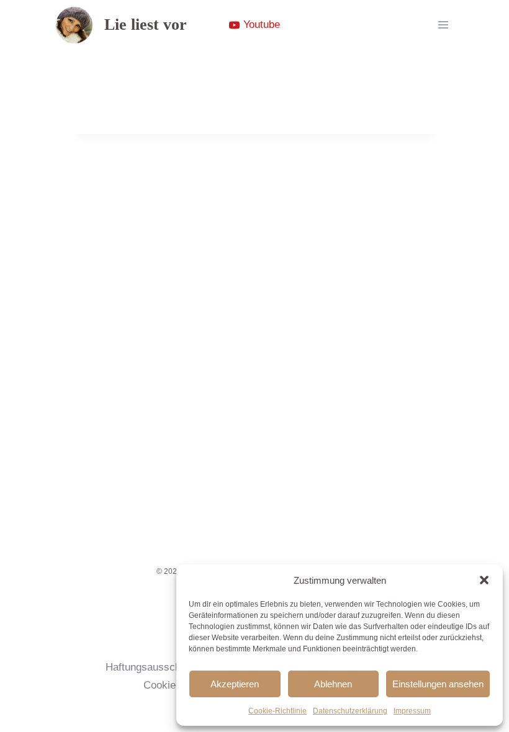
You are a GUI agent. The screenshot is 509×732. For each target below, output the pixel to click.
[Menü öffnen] (442, 24)
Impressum (412, 711)
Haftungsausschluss (153, 667)
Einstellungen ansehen (438, 684)
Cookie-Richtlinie (277, 711)
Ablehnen (333, 684)
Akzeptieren (234, 684)
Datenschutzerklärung (350, 711)
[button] (484, 580)
